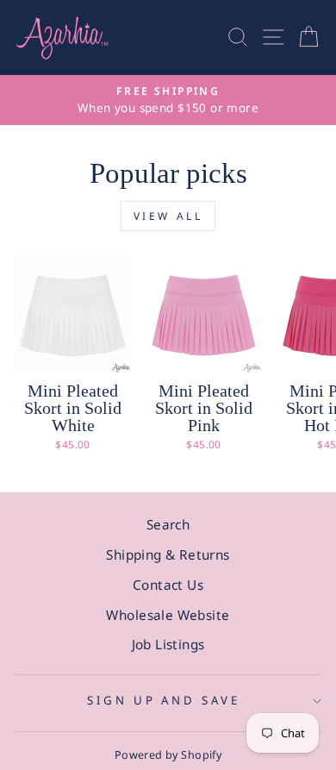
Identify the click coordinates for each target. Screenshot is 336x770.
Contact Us (168, 584)
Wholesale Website (167, 614)
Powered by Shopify (168, 755)
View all (168, 216)
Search (168, 524)
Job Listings (168, 644)
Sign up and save (164, 700)
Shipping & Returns (167, 554)
